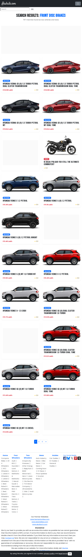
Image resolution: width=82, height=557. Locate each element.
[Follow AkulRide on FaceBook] (64, 458)
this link (65, 548)
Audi (13, 461)
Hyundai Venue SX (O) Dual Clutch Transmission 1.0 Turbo (59, 312)
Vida (25, 491)
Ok (70, 554)
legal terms (63, 553)
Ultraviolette (27, 489)
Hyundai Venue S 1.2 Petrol (56, 273)
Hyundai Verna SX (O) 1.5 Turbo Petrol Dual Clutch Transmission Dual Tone (61, 85)
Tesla (14, 501)
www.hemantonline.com (39, 519)
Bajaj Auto (28, 468)
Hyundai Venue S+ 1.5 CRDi (14, 310)
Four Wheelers (16, 456)
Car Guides (54, 458)
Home (5, 455)
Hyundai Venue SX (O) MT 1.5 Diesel (18, 427)
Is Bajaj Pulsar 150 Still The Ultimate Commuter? (61, 163)
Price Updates (41, 473)
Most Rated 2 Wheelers (5, 509)
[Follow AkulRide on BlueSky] (68, 458)
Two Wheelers (28, 456)
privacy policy (49, 553)
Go (32, 9)
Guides (55, 455)
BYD (13, 463)
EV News (41, 471)
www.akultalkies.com (40, 522)
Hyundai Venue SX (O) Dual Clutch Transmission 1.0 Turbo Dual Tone (59, 351)
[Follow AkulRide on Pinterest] (75, 458)
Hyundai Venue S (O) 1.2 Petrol (58, 200)
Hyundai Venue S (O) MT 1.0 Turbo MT (19, 273)
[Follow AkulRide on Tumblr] (79, 458)
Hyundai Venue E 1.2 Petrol (15, 200)
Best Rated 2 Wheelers (5, 494)
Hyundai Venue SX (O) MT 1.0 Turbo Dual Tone (59, 390)
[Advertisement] (41, 40)
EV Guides (53, 461)
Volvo (14, 512)
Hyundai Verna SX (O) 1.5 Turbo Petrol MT (20, 124)
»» (46, 441)
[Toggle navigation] (78, 4)
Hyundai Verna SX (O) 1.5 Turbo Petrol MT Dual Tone (61, 124)
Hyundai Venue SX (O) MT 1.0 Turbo (18, 388)
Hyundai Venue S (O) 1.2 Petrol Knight (20, 237)
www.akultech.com (39, 524)
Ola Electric (28, 481)
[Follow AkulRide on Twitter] (72, 458)
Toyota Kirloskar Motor (15, 506)
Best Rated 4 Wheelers (5, 486)
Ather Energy (27, 466)
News (41, 455)
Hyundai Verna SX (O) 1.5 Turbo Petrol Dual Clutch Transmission (20, 85)
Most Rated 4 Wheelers (5, 501)
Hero (24, 476)
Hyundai (15, 466)
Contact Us (9, 538)
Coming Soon (41, 468)
